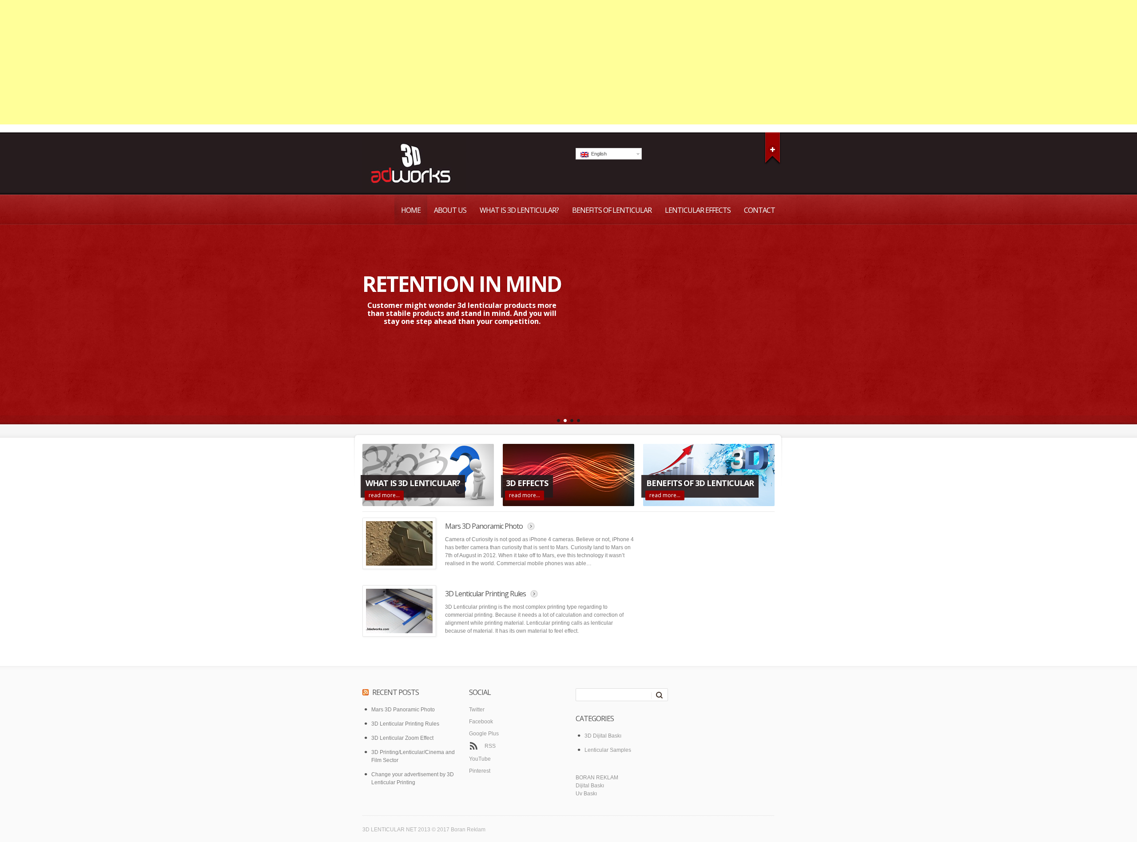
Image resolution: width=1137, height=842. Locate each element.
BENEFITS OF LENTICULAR (612, 210)
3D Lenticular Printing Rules (485, 594)
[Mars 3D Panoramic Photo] (399, 543)
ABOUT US (450, 210)
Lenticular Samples (607, 750)
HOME (411, 210)
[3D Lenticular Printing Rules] (399, 611)
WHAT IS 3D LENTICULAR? (519, 210)
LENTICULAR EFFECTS (698, 210)
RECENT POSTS (395, 692)
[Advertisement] (568, 62)
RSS (490, 746)
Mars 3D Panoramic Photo (484, 526)
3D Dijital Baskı (602, 736)
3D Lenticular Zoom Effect (402, 738)
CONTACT (759, 210)
